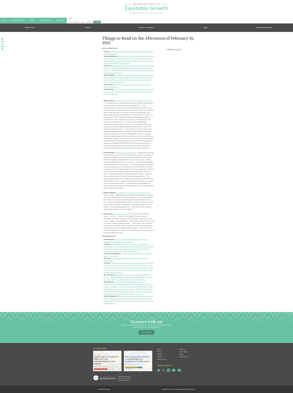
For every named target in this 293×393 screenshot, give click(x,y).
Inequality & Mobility (146, 27)
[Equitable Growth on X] (163, 370)
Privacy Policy (161, 359)
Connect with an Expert (74, 22)
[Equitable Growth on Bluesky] (158, 370)
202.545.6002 (125, 380)
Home (159, 349)
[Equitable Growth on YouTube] (179, 370)
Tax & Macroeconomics (264, 27)
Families (88, 27)
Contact (160, 357)
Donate (97, 22)
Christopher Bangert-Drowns (110, 366)
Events (82, 22)
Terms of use (183, 357)
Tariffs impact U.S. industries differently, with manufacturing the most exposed (106, 360)
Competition (29, 27)
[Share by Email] (2, 46)
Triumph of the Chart (120, 214)
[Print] (2, 49)
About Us (182, 349)
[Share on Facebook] (2, 38)
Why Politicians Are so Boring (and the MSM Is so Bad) (133, 193)
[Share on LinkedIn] (2, 44)
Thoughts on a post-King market (125, 153)
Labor (205, 27)
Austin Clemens (137, 364)
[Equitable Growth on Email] (173, 370)
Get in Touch (146, 332)
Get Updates (89, 22)
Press (159, 352)
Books (181, 354)
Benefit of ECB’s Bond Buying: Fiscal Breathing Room (126, 51)
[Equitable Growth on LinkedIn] (168, 370)
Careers (159, 354)
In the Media (183, 352)
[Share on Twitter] (2, 41)
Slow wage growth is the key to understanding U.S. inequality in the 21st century (137, 359)
